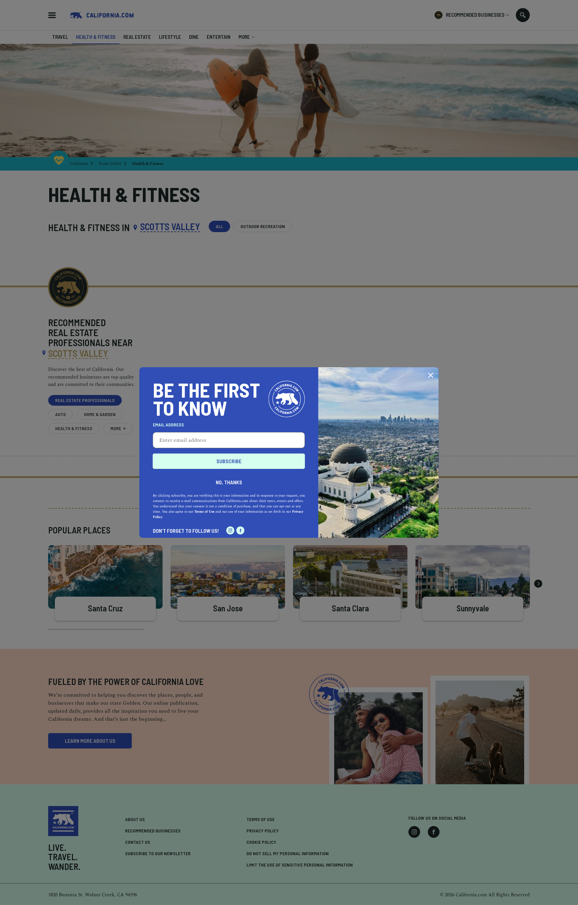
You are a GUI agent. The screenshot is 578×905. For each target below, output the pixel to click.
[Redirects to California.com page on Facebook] (240, 530)
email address (168, 424)
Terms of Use (204, 511)
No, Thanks (229, 482)
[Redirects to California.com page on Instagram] (230, 530)
